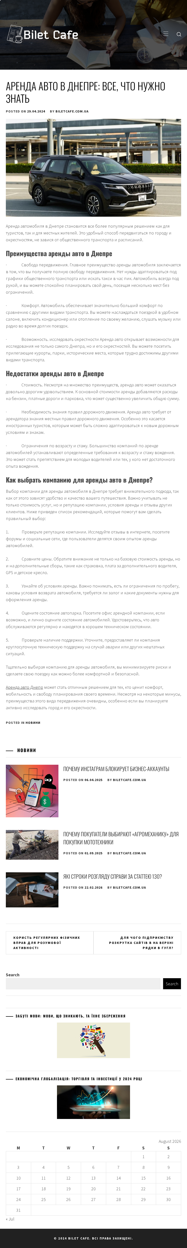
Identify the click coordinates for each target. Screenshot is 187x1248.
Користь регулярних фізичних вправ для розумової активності (46, 942)
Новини (33, 722)
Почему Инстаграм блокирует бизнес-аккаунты (116, 769)
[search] (179, 34)
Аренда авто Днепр (24, 687)
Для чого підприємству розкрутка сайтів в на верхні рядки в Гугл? (141, 942)
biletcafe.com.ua (72, 111)
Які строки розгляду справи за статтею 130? (112, 876)
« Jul (10, 1219)
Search (12, 975)
